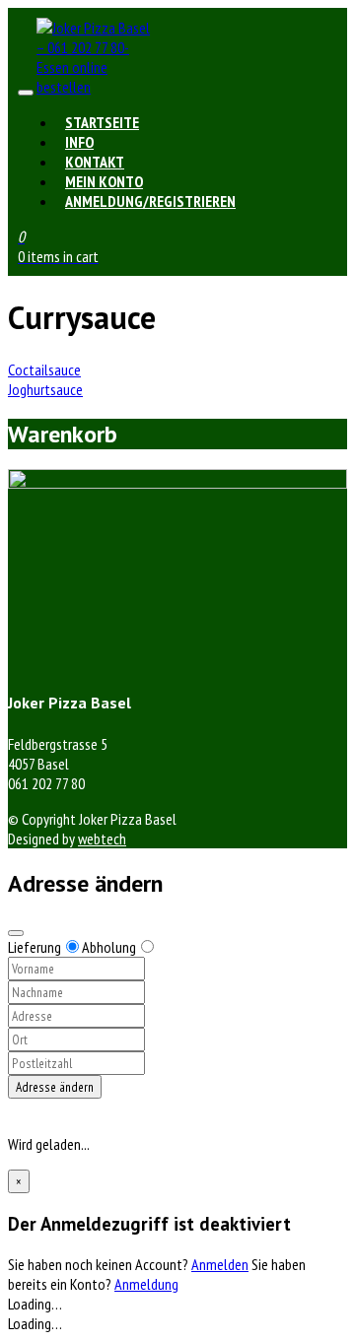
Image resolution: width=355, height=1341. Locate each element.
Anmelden (219, 1264)
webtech (102, 838)
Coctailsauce (44, 369)
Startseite (102, 122)
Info (79, 142)
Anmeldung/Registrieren (150, 201)
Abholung (109, 947)
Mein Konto (104, 181)
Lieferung (34, 947)
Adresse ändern (55, 1087)
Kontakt (94, 161)
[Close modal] (16, 933)
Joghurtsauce (45, 389)
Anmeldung (146, 1284)
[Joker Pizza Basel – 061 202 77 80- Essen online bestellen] (95, 87)
